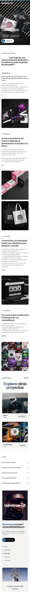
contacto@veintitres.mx (13, 526)
